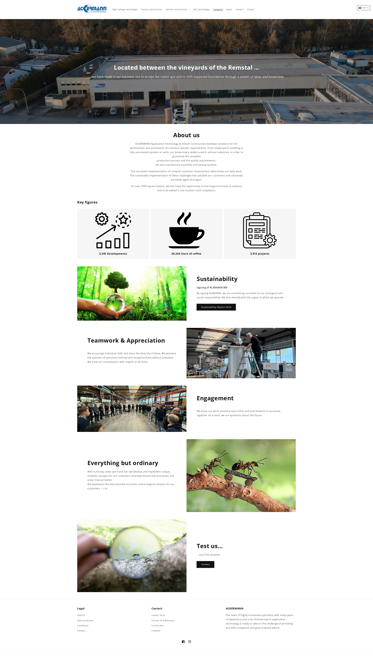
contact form (158, 615)
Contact (205, 564)
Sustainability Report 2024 (216, 307)
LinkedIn (156, 630)
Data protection (85, 620)
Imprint (81, 615)
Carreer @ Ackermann (163, 620)
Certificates (158, 625)
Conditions (83, 625)
